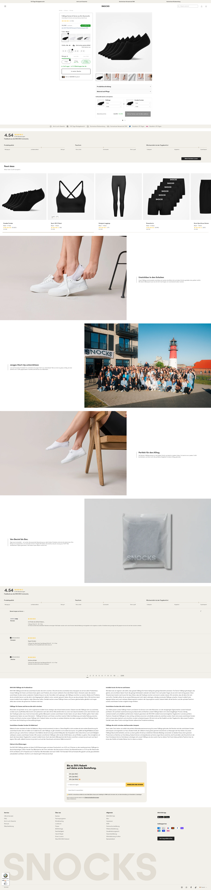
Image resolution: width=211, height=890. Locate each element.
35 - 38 (64, 51)
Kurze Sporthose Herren (201, 223)
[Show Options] (142, 790)
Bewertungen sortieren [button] (16, 611)
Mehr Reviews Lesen (191, 158)
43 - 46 (76, 51)
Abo (107, 818)
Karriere (57, 816)
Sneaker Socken (139, 100)
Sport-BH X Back (56, 223)
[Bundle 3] (125, 120)
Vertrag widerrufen (165, 838)
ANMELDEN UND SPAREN (135, 785)
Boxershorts (150, 223)
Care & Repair (59, 834)
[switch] (5, 884)
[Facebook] (191, 887)
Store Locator (59, 836)
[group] (15, 136)
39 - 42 (70, 51)
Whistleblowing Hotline (113, 836)
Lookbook (58, 823)
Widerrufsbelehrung (112, 829)
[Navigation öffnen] (5, 6)
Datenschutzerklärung (113, 826)
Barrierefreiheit (110, 839)
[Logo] (105, 6)
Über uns (58, 812)
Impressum (109, 821)
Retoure (6, 823)
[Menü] (8, 874)
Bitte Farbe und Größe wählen (137, 114)
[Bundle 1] (122, 120)
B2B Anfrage (59, 829)
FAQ (5, 818)
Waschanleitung (9, 826)
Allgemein (109, 812)
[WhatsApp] (186, 887)
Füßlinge (107, 100)
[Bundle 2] (124, 120)
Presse (57, 826)
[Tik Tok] (195, 887)
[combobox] (105, 790)
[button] (87, 676)
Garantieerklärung (111, 834)
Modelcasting (59, 821)
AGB (107, 823)
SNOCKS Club (110, 816)
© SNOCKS (6, 887)
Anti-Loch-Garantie (10, 821)
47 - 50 (82, 51)
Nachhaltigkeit (59, 831)
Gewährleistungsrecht (112, 831)
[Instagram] (182, 887)
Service (6, 812)
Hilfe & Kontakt (8, 816)
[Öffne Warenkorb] (206, 6)
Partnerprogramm (60, 818)
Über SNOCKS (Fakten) (62, 839)
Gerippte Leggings (104, 223)
